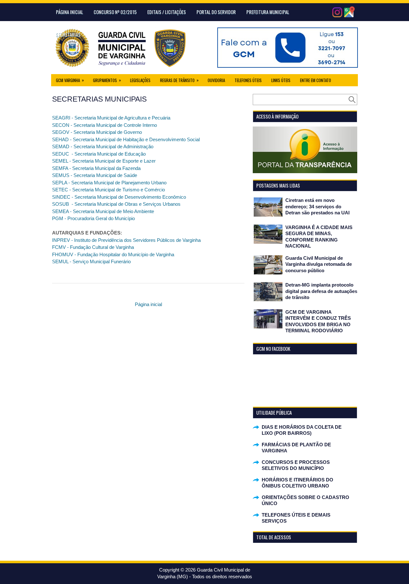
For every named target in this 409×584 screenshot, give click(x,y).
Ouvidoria (216, 80)
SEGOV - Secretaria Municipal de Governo (97, 132)
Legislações (140, 80)
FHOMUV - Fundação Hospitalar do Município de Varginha (113, 254)
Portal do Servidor (216, 11)
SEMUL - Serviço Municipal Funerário (91, 261)
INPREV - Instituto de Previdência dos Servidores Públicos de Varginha (126, 240)
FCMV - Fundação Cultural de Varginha (93, 247)
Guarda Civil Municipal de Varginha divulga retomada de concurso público (318, 264)
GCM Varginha (70, 80)
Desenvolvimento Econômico (155, 197)
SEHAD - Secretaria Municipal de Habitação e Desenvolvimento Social (126, 139)
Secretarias (68, 34)
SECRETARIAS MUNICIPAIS (99, 99)
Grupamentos (107, 80)
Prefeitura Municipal (267, 11)
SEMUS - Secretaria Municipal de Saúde (94, 175)
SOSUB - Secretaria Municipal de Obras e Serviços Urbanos (116, 204)
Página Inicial (69, 11)
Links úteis (280, 80)
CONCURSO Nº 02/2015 (115, 11)
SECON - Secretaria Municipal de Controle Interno (104, 125)
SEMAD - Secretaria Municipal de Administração (102, 146)
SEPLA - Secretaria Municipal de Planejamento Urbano (109, 182)
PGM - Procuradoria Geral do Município (93, 218)
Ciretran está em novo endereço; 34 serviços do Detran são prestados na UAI (317, 206)
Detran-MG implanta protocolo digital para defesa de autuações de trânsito (321, 291)
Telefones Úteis (248, 80)
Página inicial (148, 304)
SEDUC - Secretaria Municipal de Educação (99, 154)
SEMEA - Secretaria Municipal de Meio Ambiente (103, 211)
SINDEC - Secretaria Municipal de (88, 197)
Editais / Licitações (166, 11)
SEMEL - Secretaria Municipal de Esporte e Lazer (104, 161)
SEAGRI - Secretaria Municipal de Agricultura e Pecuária (111, 117)
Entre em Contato (315, 80)
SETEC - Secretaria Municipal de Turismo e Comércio (108, 189)
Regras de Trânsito (179, 80)
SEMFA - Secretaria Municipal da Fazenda (96, 168)
